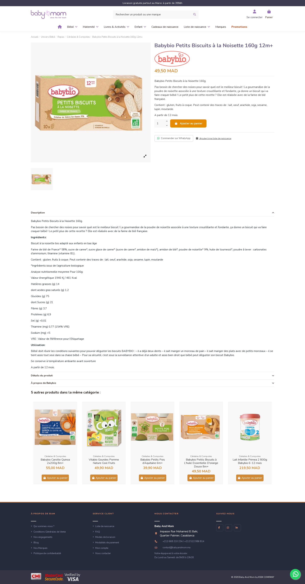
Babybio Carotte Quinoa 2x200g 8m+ (55, 461)
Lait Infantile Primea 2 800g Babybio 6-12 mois (250, 461)
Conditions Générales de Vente (50, 531)
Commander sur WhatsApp (175, 138)
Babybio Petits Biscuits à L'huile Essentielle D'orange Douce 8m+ (201, 463)
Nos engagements (43, 537)
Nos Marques (40, 548)
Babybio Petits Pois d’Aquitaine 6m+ (152, 461)
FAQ (97, 531)
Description (38, 212)
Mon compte (101, 548)
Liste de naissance (104, 526)
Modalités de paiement (107, 542)
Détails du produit (42, 375)
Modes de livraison (105, 537)
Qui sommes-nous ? (44, 526)
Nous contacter (103, 553)
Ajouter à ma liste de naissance (215, 138)
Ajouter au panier (191, 123)
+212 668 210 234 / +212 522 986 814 (183, 541)
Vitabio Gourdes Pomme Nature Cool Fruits (104, 461)
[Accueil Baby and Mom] (48, 14)
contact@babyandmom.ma (176, 547)
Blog (36, 542)
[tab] (152, 213)
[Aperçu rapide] (74, 407)
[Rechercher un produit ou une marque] (195, 14)
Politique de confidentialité (47, 553)
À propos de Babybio (43, 383)
